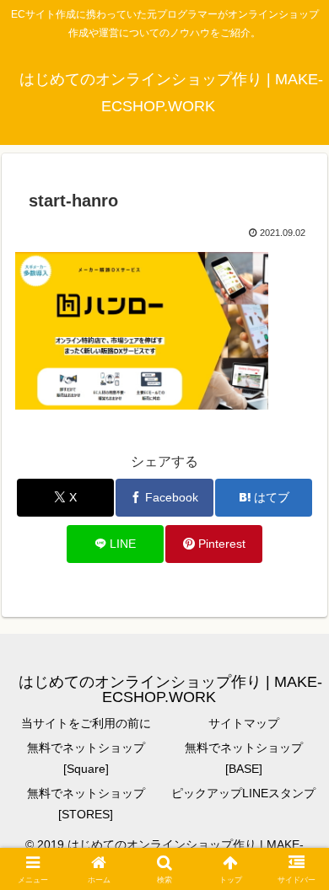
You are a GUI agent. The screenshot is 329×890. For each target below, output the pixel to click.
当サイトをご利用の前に (86, 723)
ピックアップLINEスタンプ (243, 793)
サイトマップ (243, 723)
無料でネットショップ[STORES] (86, 803)
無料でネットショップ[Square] (86, 758)
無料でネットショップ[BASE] (244, 758)
